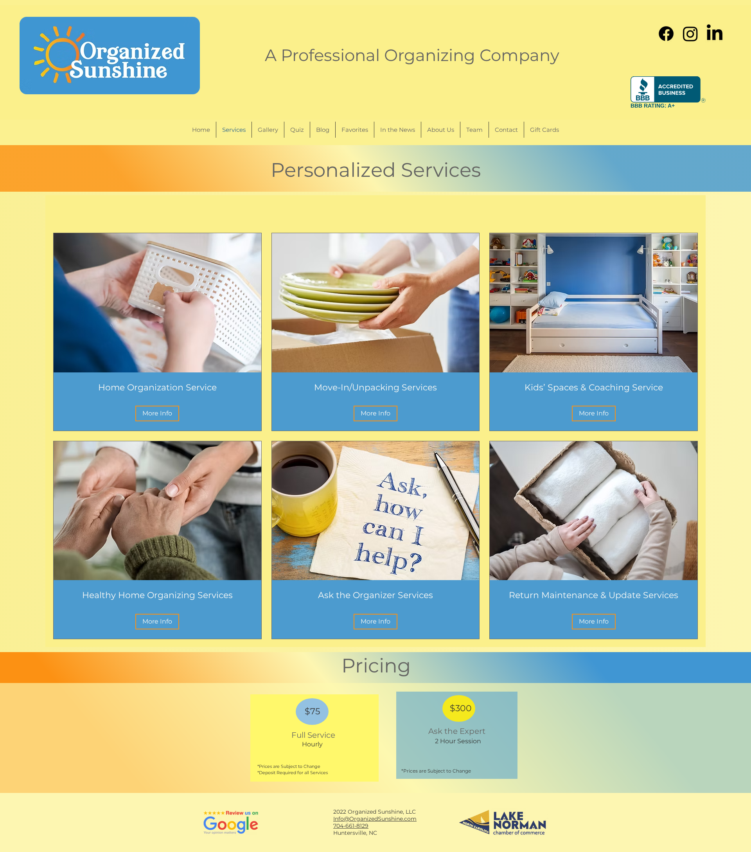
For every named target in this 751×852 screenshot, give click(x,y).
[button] (157, 413)
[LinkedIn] (714, 33)
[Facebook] (666, 33)
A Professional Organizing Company (412, 55)
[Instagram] (690, 33)
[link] (157, 387)
